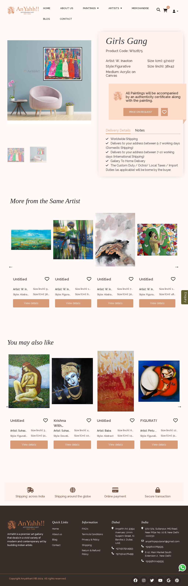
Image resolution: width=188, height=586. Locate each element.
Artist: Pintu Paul (150, 430)
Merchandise (140, 8)
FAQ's (85, 528)
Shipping (87, 545)
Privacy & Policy (90, 539)
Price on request (140, 112)
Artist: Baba (104, 430)
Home (46, 8)
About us (57, 534)
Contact (66, 18)
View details (31, 303)
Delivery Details (118, 130)
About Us (66, 8)
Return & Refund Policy (91, 552)
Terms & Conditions (92, 534)
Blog (46, 18)
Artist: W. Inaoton (23, 289)
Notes (140, 130)
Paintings (90, 12)
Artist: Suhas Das (20, 430)
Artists (115, 12)
